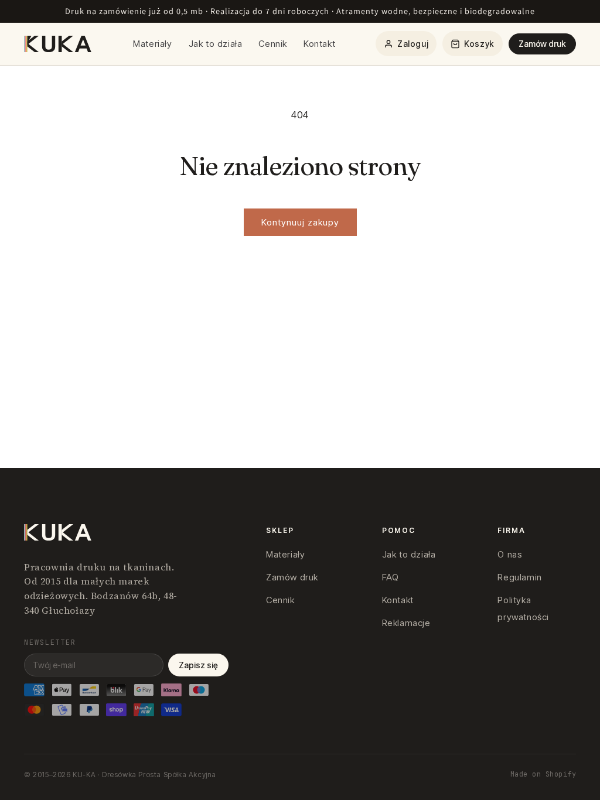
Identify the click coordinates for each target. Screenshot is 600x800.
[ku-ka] (58, 44)
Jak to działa (216, 43)
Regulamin (519, 577)
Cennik (272, 43)
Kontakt (319, 43)
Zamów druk (542, 44)
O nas (509, 554)
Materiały (152, 43)
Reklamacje (406, 622)
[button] (472, 43)
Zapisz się (198, 665)
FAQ (390, 577)
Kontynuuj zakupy (300, 222)
